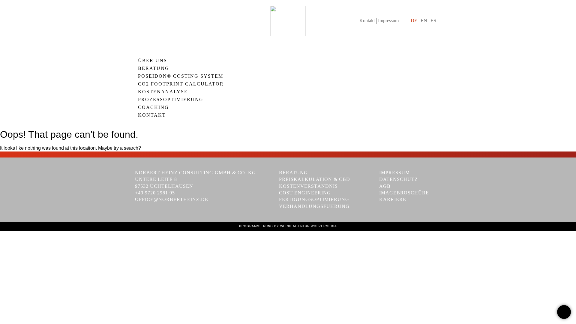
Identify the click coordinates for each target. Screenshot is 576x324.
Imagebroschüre (404, 192)
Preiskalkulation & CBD (314, 179)
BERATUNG (153, 68)
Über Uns (152, 60)
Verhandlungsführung (314, 206)
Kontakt (367, 20)
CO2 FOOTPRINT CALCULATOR (181, 84)
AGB (385, 186)
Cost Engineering (305, 192)
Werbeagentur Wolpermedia (308, 226)
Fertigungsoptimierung (314, 199)
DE (414, 20)
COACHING (153, 107)
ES (433, 20)
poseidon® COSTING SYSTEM (180, 76)
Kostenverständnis (308, 186)
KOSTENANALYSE (163, 91)
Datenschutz (398, 179)
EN (424, 20)
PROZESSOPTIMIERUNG (170, 99)
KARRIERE (392, 199)
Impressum (388, 20)
